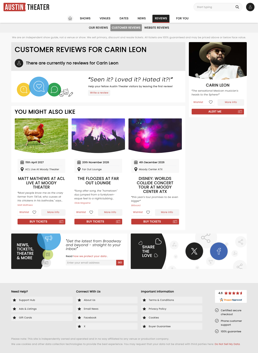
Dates (124, 18)
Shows (85, 18)
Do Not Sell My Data (227, 344)
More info (53, 212)
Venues (105, 18)
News (142, 18)
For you (182, 18)
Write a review (99, 92)
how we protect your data (90, 256)
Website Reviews (156, 28)
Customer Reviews (126, 28)
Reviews (161, 18)
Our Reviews (98, 28)
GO (120, 262)
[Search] (238, 7)
